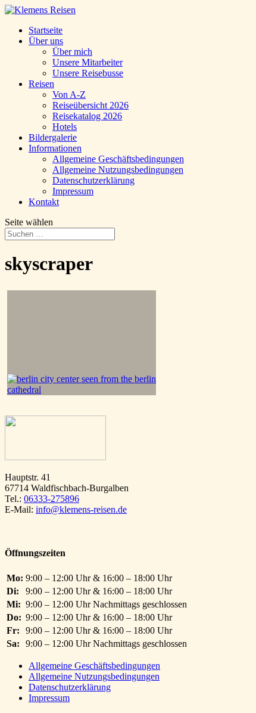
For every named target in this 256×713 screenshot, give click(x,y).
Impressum (72, 191)
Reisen (41, 84)
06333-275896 (51, 499)
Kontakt (44, 202)
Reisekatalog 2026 (87, 116)
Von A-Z (69, 94)
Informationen (55, 148)
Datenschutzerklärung (93, 180)
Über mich (72, 51)
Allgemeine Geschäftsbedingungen (118, 159)
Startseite (46, 30)
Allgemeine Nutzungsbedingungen (117, 170)
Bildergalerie (53, 137)
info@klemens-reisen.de (81, 509)
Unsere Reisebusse (87, 73)
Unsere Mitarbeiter (87, 62)
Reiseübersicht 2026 (90, 105)
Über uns (46, 41)
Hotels (64, 127)
